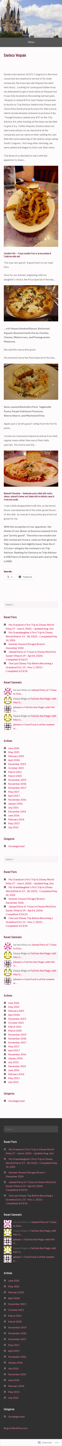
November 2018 (17, 783)
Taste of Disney (31, 8)
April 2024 (14, 759)
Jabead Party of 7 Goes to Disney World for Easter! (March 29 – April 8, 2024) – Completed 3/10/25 (31, 655)
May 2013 (13, 823)
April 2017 (14, 795)
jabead (17, 707)
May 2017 (13, 791)
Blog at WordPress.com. (16, 1428)
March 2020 (15, 775)
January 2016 (15, 803)
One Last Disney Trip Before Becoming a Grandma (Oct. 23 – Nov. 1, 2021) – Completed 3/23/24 (29, 667)
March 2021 (15, 771)
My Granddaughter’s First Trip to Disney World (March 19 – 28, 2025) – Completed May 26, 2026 (31, 636)
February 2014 (16, 819)
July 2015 (13, 807)
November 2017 (17, 787)
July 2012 (13, 827)
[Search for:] (31, 604)
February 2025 (16, 756)
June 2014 (13, 815)
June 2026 (13, 748)
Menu (31, 42)
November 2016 (17, 799)
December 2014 (17, 811)
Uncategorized (16, 846)
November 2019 (17, 779)
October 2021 (16, 767)
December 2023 (17, 763)
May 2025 (13, 752)
